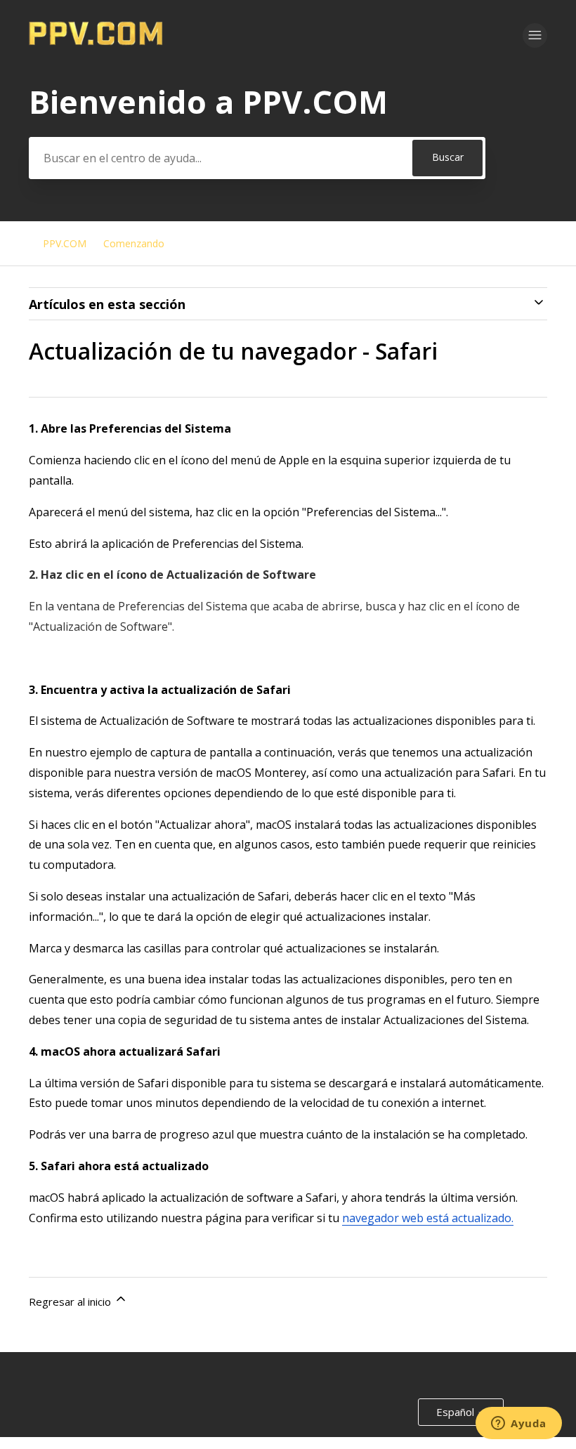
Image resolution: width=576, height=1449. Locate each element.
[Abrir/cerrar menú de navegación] (535, 35)
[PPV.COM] (96, 41)
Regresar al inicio (71, 1301)
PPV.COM (64, 243)
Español (456, 1412)
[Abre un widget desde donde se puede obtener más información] (519, 1424)
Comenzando (133, 243)
